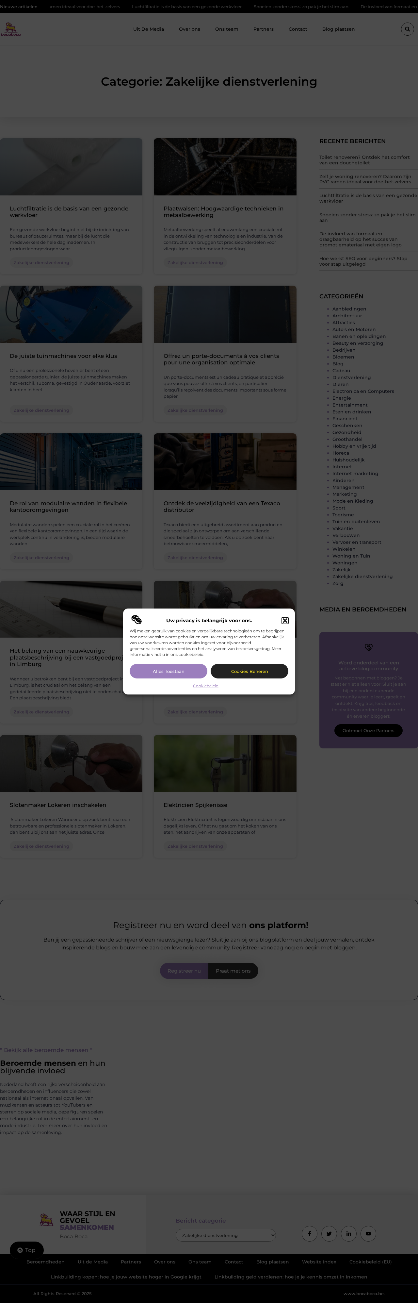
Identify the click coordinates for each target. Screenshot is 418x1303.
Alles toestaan (169, 671)
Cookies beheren (249, 671)
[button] (285, 620)
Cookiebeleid (205, 685)
